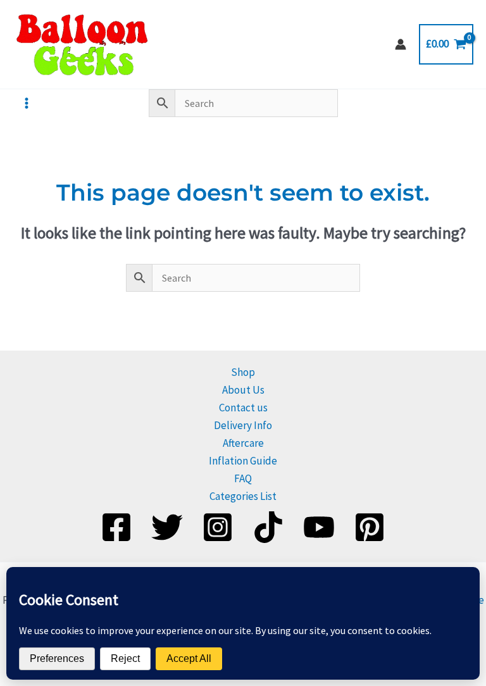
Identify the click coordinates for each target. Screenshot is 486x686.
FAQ (243, 478)
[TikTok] (268, 527)
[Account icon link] (400, 44)
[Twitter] (167, 527)
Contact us (243, 408)
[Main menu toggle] (26, 103)
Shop (243, 372)
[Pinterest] (369, 527)
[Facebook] (116, 527)
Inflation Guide (243, 461)
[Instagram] (218, 527)
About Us (243, 390)
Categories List (243, 496)
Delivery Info (243, 425)
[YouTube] (319, 527)
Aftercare (243, 443)
